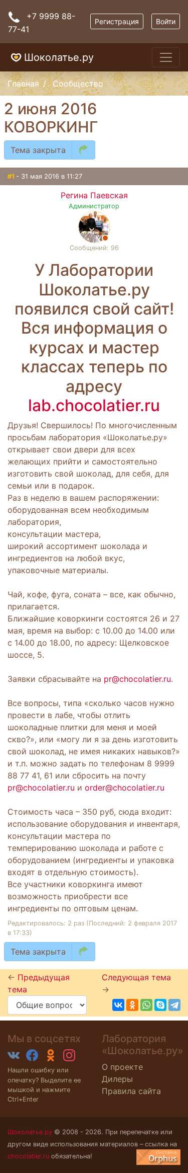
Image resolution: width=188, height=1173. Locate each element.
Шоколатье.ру (59, 57)
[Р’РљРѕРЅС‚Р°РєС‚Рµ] (118, 1005)
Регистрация (117, 21)
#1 (12, 176)
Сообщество (78, 84)
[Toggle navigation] (166, 57)
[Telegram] (174, 1005)
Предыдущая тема (39, 983)
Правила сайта (131, 1091)
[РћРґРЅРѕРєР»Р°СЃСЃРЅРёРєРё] (132, 1005)
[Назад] (83, 150)
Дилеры (117, 1079)
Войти (165, 21)
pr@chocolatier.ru (137, 679)
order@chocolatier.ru (124, 788)
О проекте (122, 1067)
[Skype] (160, 1005)
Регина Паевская (94, 195)
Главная (23, 84)
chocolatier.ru (28, 1156)
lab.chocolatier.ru (94, 405)
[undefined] (158, 1157)
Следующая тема (136, 977)
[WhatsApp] (146, 1005)
